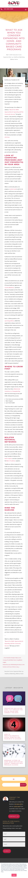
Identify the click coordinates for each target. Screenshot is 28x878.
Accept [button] (14, 875)
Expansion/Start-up (8, 57)
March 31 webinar (10, 461)
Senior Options (8, 458)
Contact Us (14, 816)
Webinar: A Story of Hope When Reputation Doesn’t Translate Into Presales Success (13, 763)
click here (7, 137)
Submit (7, 851)
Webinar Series (14, 59)
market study (13, 189)
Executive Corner (17, 54)
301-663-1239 (8, 9)
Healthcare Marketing (19, 57)
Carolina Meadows (9, 287)
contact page (17, 806)
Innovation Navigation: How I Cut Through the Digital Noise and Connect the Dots (13, 710)
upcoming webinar (9, 320)
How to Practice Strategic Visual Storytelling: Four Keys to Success (12, 736)
